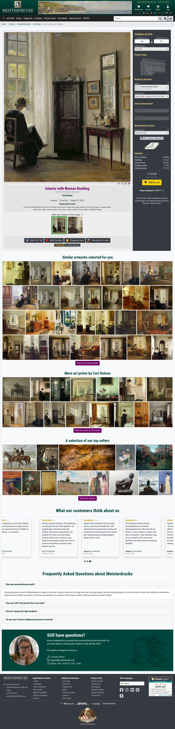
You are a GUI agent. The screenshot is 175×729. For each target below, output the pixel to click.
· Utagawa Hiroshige (97, 693)
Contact (86, 18)
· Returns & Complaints (40, 695)
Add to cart (153, 182)
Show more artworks (87, 498)
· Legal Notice (37, 684)
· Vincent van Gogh (97, 681)
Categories (27, 18)
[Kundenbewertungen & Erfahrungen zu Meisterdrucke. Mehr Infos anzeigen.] (160, 686)
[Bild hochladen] (170, 18)
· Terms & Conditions (39, 687)
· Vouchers (65, 695)
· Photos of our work (68, 693)
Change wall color (76, 240)
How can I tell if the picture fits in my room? (25, 603)
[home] (4, 18)
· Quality (64, 690)
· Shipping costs (67, 687)
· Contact (35, 681)
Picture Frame (50, 18)
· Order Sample (66, 698)
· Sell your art (66, 684)
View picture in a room (99, 240)
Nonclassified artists (24, 24)
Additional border (140, 46)
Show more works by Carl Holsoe (87, 430)
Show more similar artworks (87, 363)
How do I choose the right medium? (21, 611)
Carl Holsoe (37, 24)
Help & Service (75, 18)
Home (4, 24)
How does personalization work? (20, 584)
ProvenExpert (16, 551)
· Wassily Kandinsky (97, 690)
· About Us (36, 698)
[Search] (160, 18)
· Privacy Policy (37, 690)
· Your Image (66, 681)
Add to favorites (55, 240)
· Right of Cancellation (40, 693)
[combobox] (152, 49)
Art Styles (38, 18)
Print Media (62, 18)
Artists (19, 18)
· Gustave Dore (95, 695)
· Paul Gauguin (95, 687)
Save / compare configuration (152, 138)
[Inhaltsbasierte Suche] (165, 18)
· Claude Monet (96, 684)
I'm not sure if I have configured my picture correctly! (29, 619)
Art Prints (10, 18)
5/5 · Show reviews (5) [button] (72, 245)
